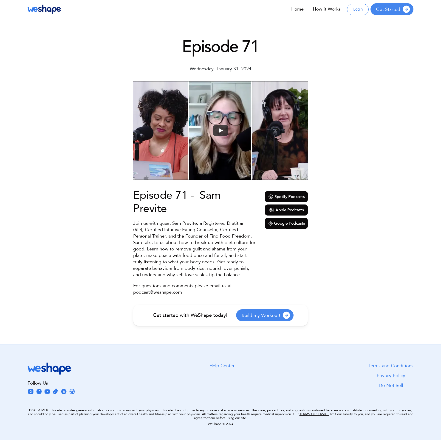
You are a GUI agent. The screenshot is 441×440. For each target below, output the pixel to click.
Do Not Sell (391, 385)
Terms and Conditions (390, 366)
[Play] (220, 130)
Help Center (222, 366)
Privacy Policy (391, 375)
